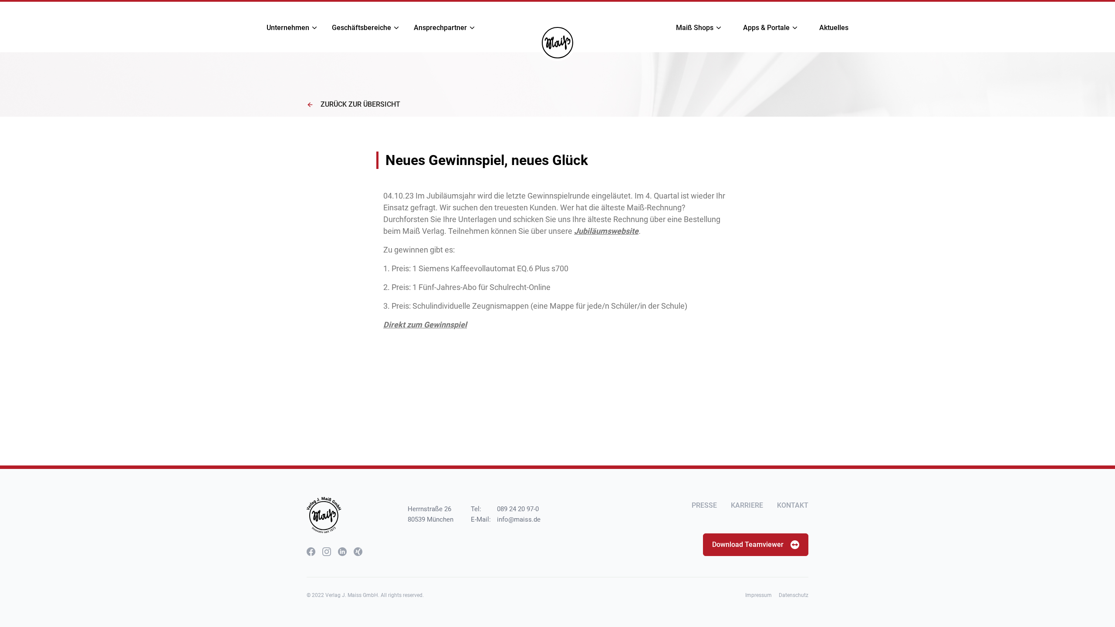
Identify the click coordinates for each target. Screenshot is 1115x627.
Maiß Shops (694, 28)
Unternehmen (288, 28)
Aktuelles (833, 28)
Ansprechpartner (440, 28)
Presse (704, 505)
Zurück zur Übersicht (360, 104)
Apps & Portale (766, 28)
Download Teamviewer (748, 544)
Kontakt (792, 505)
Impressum (758, 595)
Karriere (747, 505)
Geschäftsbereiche (361, 28)
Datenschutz (793, 595)
